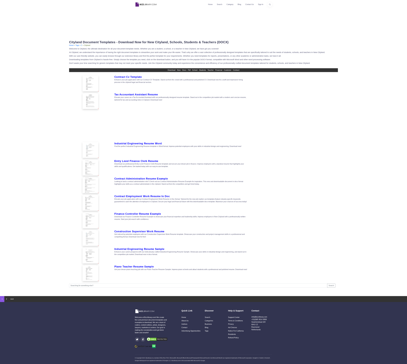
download (171, 70)
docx (184, 70)
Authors (184, 324)
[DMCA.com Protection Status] (157, 339)
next (12, 299)
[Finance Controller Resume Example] (90, 220)
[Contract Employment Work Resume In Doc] (90, 203)
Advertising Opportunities (190, 331)
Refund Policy (233, 338)
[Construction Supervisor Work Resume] (90, 238)
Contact (184, 327)
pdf (189, 70)
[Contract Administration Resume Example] (90, 185)
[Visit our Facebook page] (143, 339)
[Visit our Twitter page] (137, 339)
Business (208, 324)
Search (219, 4)
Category (229, 4)
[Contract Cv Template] (90, 83)
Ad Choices (232, 327)
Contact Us (249, 4)
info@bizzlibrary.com (259, 317)
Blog (239, 4)
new (179, 70)
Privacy (231, 324)
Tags (77, 45)
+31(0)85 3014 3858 (259, 319)
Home (210, 4)
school (194, 70)
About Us (184, 321)
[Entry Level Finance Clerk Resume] (90, 167)
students (202, 70)
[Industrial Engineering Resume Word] (90, 150)
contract (236, 70)
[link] (137, 339)
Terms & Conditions (235, 321)
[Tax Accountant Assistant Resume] (90, 101)
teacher (211, 70)
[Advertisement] (203, 24)
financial (218, 70)
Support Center (234, 317)
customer (227, 70)
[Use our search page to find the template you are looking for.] (270, 4)
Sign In (260, 4)
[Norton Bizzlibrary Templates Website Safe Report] (145, 346)
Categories (209, 321)
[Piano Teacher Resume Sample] (90, 273)
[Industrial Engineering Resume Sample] (90, 255)
